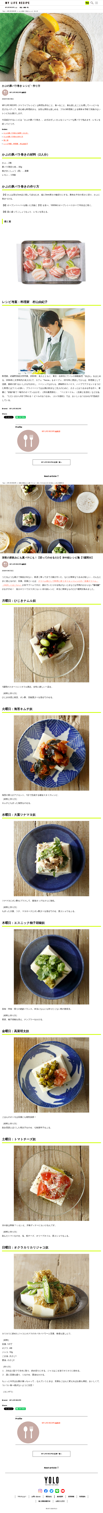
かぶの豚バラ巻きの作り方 (13, 137)
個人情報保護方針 (44, 1501)
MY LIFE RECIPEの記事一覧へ (51, 462)
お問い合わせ (36, 1496)
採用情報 (71, 1496)
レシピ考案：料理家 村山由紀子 (16, 144)
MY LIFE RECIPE (11, 11)
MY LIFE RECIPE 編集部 (51, 431)
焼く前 (6, 140)
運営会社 (49, 1496)
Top (4, 11)
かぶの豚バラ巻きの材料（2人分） (16, 133)
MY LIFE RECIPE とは (11, 7)
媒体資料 (60, 1496)
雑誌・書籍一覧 (24, 7)
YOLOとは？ (22, 1496)
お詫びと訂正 (60, 1501)
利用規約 (82, 1496)
